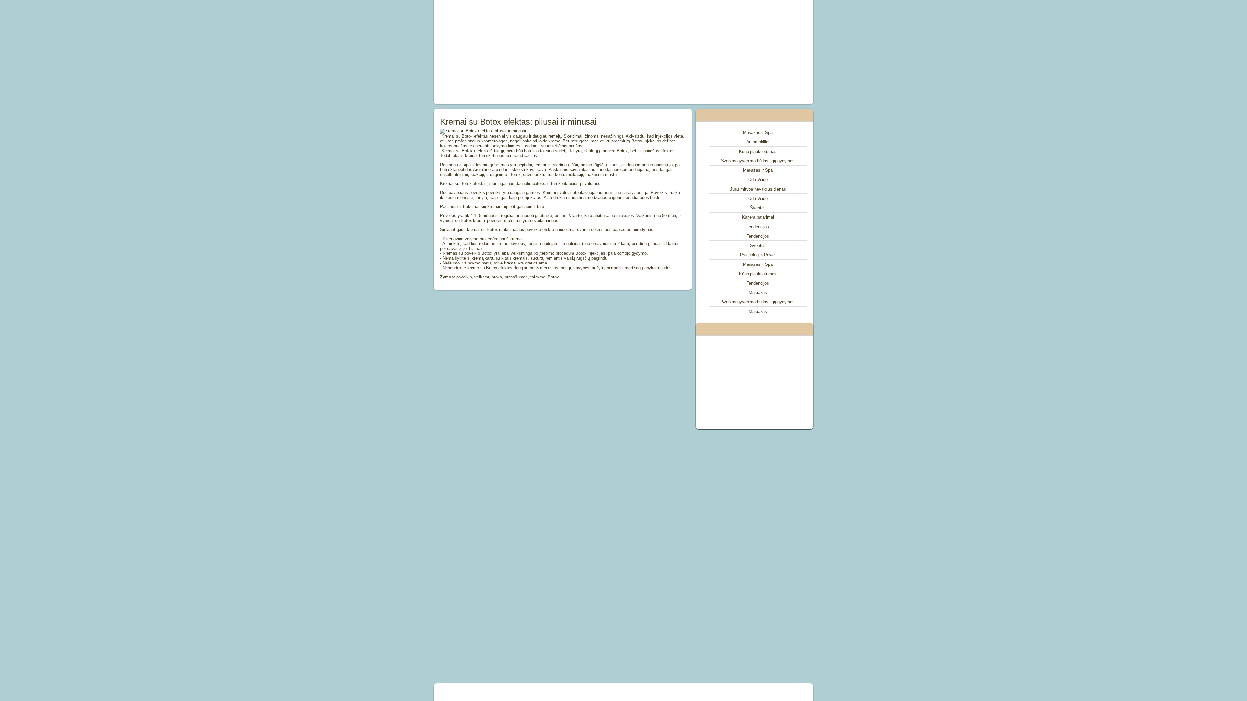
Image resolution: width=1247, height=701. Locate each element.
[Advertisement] (550, 51)
